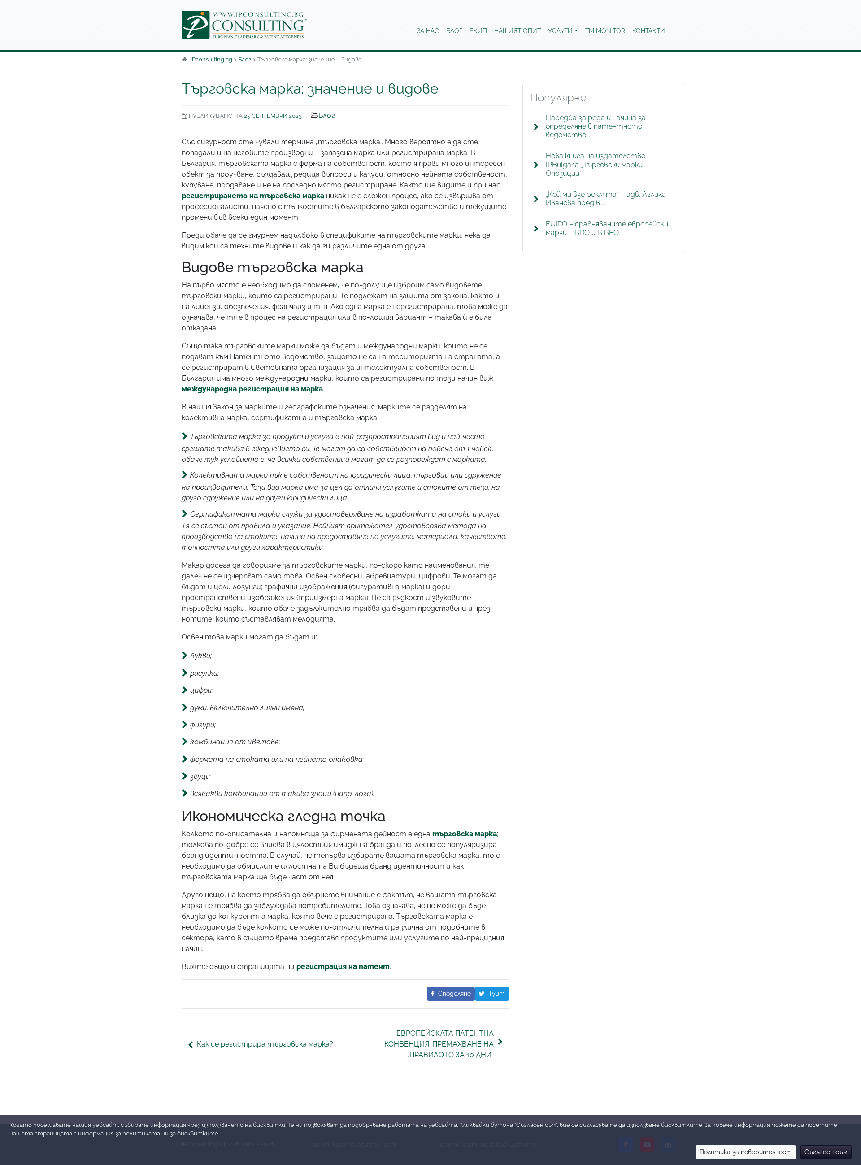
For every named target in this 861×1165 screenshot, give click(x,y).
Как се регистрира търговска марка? (265, 1044)
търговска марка (464, 834)
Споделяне (454, 993)
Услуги (560, 31)
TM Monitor (605, 31)
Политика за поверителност (746, 1152)
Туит (496, 993)
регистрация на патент (343, 966)
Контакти (648, 31)
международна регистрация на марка (252, 389)
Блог (454, 31)
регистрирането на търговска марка (253, 195)
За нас (428, 31)
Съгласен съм (826, 1152)
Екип (478, 31)
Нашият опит (517, 31)
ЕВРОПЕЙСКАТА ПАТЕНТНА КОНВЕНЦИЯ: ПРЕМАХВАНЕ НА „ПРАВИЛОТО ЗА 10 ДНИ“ (439, 1044)
